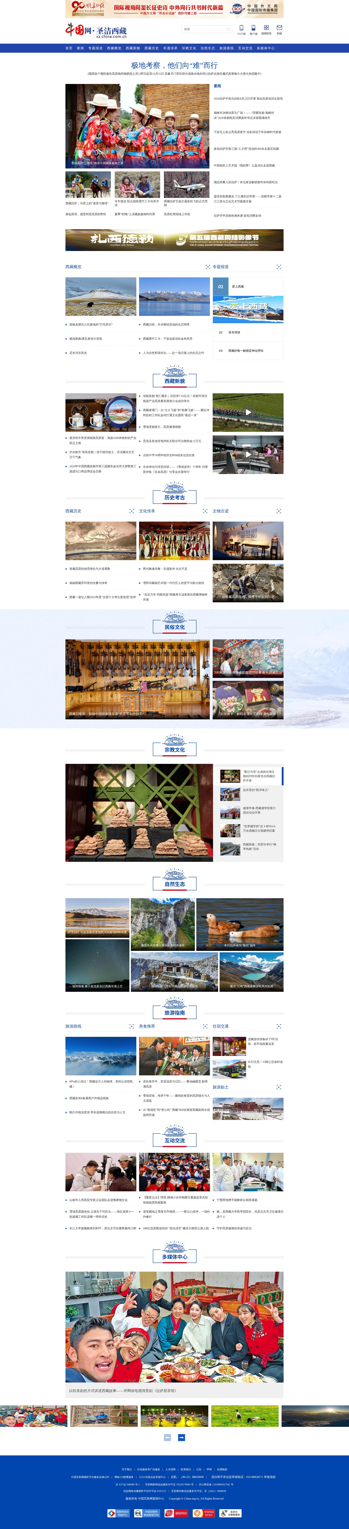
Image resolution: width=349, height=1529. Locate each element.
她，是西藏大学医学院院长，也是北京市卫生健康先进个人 (250, 1214)
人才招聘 (170, 1469)
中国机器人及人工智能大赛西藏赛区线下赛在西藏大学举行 (109, 163)
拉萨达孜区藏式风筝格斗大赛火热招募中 (234, 73)
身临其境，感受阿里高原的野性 (85, 214)
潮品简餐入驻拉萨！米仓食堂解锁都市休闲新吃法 (246, 182)
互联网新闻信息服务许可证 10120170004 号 (169, 1484)
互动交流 (245, 48)
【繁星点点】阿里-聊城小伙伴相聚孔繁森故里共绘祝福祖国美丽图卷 (175, 1200)
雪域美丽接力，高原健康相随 (162, 426)
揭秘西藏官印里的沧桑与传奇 (88, 582)
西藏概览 (114, 48)
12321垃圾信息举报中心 (152, 1477)
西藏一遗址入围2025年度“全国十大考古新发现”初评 (102, 597)
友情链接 (222, 1469)
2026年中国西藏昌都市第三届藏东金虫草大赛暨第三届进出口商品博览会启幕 (102, 469)
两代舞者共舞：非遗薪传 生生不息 (165, 568)
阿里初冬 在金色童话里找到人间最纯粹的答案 (97, 932)
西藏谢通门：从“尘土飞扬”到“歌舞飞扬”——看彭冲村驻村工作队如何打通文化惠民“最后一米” (176, 413)
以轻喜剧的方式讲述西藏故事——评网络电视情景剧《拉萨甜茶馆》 (123, 1391)
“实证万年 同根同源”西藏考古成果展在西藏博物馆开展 (175, 597)
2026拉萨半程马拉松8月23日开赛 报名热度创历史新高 (248, 98)
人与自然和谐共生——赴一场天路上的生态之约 (173, 352)
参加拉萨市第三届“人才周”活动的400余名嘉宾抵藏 (246, 148)
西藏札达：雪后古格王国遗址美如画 (174, 986)
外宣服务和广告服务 (148, 1469)
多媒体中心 (266, 48)
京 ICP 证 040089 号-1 (128, 1484)
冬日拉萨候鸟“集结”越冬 (240, 945)
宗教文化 (189, 48)
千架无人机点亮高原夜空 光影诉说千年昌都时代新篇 (247, 132)
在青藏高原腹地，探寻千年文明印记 (248, 597)
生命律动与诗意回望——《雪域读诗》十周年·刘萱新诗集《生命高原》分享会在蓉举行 (175, 469)
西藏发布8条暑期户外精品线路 (89, 1098)
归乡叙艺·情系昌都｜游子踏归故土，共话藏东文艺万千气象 (101, 455)
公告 (198, 1469)
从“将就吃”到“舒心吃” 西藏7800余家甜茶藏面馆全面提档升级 (176, 1112)
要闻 (80, 48)
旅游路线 (226, 48)
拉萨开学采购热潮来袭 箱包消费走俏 (237, 215)
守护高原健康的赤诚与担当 (234, 1228)
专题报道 (95, 48)
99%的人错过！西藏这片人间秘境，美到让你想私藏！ (101, 1084)
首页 (69, 48)
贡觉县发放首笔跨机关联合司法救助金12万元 (172, 441)
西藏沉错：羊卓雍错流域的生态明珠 (166, 324)
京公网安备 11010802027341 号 (216, 1484)
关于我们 (127, 1469)
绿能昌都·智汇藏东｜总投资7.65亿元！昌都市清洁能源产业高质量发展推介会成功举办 (175, 398)
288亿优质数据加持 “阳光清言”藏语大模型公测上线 (176, 1228)
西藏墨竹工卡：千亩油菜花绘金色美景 (167, 338)
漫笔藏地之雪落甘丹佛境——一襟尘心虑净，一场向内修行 (176, 1214)
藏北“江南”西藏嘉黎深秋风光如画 (251, 986)
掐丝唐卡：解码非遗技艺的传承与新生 (248, 714)
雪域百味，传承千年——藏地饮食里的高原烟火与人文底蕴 (176, 1098)
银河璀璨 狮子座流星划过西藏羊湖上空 (97, 986)
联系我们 (186, 1469)
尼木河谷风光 (78, 352)
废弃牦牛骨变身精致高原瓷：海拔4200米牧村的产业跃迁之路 (102, 440)
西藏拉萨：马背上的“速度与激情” (87, 203)
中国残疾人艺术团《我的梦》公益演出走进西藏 (244, 165)
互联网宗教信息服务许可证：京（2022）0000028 (198, 1491)
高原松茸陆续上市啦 (177, 214)
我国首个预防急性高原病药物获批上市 (113, 73)
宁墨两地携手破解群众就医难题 (237, 1199)
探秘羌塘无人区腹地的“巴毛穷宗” (91, 324)
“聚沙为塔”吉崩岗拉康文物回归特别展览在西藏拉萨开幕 (259, 776)
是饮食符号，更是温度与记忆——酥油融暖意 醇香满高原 (175, 1084)
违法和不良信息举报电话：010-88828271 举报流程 (243, 1476)
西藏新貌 (133, 48)
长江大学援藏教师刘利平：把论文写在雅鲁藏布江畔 (102, 1228)
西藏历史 (152, 48)
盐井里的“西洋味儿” (256, 789)
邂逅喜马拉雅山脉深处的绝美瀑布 (163, 945)
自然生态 (208, 48)
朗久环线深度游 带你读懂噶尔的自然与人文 (97, 1112)
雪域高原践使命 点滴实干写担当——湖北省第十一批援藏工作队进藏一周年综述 (101, 1214)
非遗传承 (170, 48)
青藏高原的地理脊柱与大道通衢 (89, 568)
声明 (209, 1469)
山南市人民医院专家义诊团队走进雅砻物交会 (98, 1199)
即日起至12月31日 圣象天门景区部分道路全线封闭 (173, 73)
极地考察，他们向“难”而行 (174, 65)
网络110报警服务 (124, 1477)
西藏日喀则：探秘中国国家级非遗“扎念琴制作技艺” (106, 714)
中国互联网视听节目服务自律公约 (90, 1477)
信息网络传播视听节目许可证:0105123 (144, 1491)
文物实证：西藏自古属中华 (248, 554)
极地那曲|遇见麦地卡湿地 (85, 338)
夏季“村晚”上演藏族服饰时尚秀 (135, 214)
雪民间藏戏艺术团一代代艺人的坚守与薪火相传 (173, 582)
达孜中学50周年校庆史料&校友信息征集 (169, 455)
